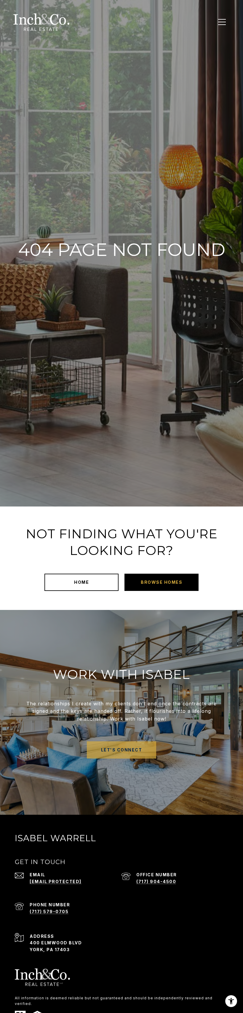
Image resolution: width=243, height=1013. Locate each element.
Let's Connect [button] (121, 749)
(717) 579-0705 (49, 911)
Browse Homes (161, 582)
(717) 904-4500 (156, 881)
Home (81, 582)
